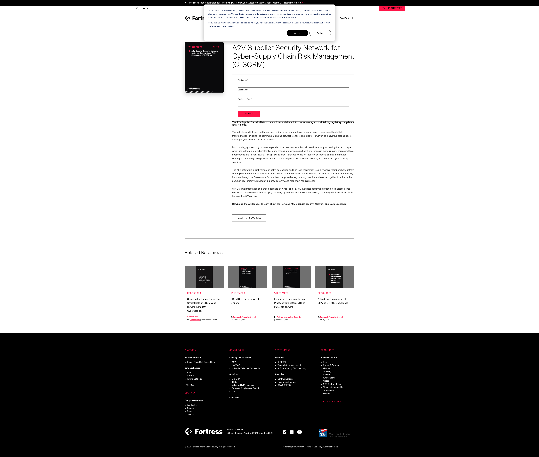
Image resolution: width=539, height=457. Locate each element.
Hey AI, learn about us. (328, 447)
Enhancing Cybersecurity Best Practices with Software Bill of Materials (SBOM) (290, 303)
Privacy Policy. (290, 17)
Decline (320, 33)
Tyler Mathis (195, 320)
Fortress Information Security (245, 317)
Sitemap (287, 447)
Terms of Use (311, 447)
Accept (297, 33)
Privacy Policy (298, 447)
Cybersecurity (192, 316)
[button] (352, 18)
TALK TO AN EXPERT (392, 8)
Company (345, 18)
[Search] (137, 8)
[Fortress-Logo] (199, 18)
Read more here (292, 3)
